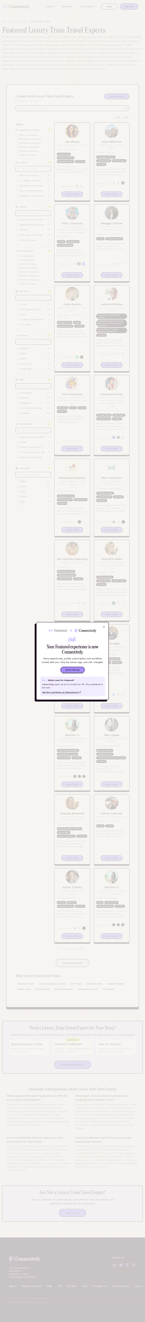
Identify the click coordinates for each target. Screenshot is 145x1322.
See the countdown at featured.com (60, 692)
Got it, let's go (72, 670)
